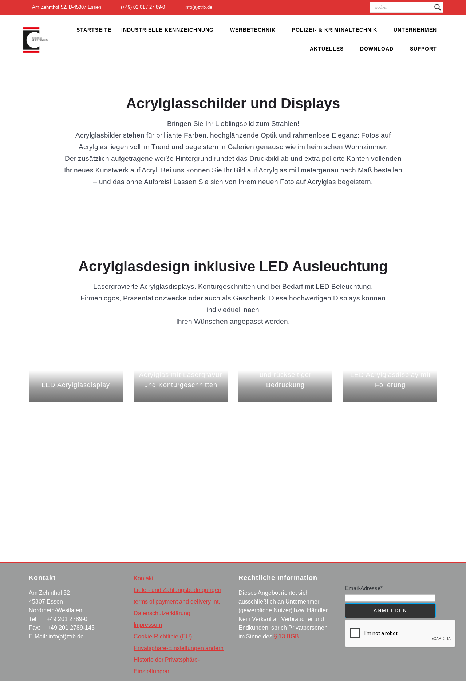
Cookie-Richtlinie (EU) (163, 636)
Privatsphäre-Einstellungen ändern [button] (179, 648)
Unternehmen (415, 30)
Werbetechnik (253, 30)
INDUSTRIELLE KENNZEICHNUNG (167, 30)
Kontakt (143, 578)
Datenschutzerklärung (162, 613)
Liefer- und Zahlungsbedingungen (177, 590)
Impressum (148, 625)
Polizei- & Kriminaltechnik (334, 30)
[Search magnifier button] (438, 7)
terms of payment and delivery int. (177, 601)
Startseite (93, 30)
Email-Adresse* (364, 588)
